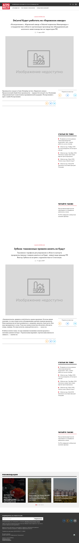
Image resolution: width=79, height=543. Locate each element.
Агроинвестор (15, 8)
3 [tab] (39, 504)
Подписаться (38, 518)
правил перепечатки (33, 523)
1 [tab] (36, 504)
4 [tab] (41, 504)
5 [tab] (42, 504)
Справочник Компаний (43, 8)
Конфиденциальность (6, 539)
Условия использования (6, 540)
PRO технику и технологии (28, 8)
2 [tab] (37, 504)
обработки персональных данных (32, 521)
